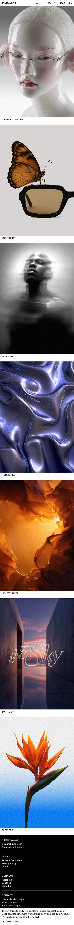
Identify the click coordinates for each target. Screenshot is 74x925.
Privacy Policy (9, 863)
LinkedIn (6, 886)
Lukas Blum (16, 844)
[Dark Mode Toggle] (37, 3)
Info (69, 3)
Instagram (7, 879)
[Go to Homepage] (9, 3)
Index (61, 3)
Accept (6, 921)
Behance (6, 883)
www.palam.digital (11, 905)
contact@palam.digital (13, 899)
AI (55, 3)
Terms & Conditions (12, 860)
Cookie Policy (31, 917)
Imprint (5, 866)
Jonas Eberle (15, 847)
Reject (17, 921)
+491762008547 (10, 902)
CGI (50, 3)
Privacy (6, 917)
